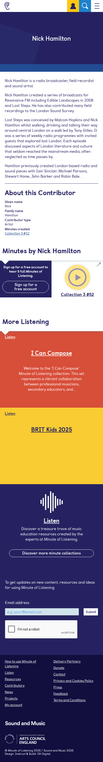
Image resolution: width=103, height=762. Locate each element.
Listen (9, 672)
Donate (58, 667)
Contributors (14, 685)
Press (57, 687)
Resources (13, 678)
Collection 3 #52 (17, 233)
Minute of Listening (20, 750)
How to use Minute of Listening (20, 664)
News (9, 691)
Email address (17, 602)
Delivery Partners (66, 661)
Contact (59, 674)
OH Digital (43, 753)
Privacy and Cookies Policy (73, 680)
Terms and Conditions (69, 699)
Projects (11, 698)
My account (13, 704)
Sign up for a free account (25, 286)
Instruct (20, 753)
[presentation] (41, 629)
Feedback (60, 693)
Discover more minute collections (51, 553)
